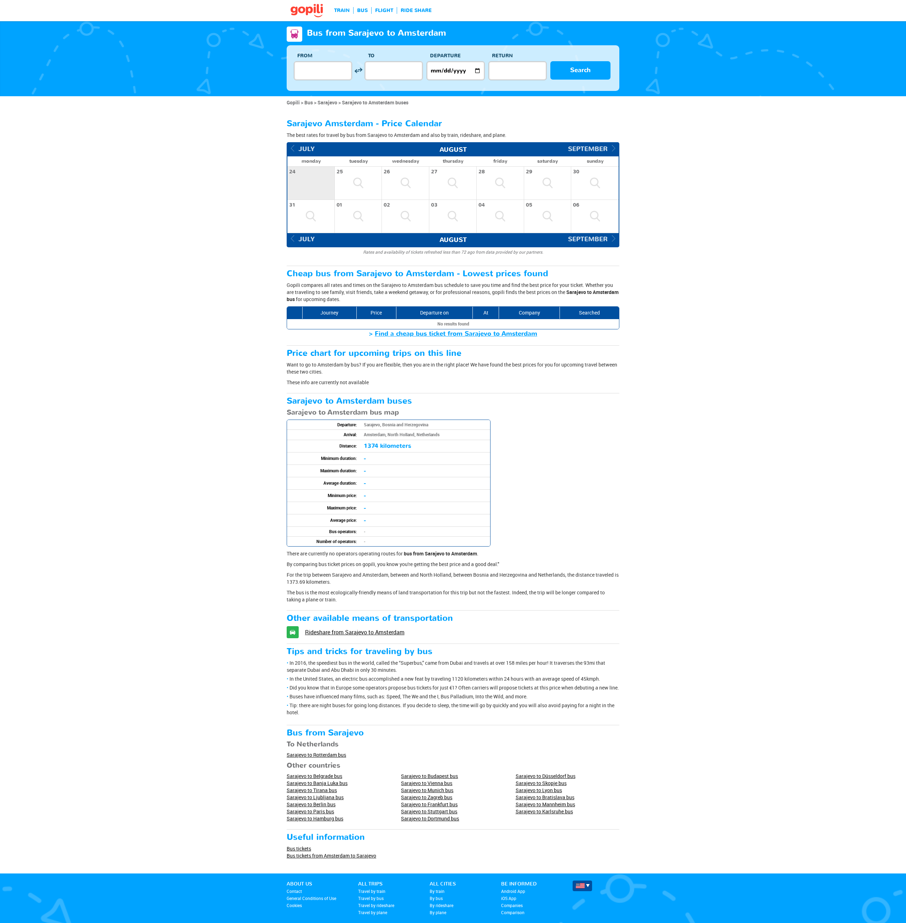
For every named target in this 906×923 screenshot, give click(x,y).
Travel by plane (372, 912)
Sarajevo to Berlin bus (311, 804)
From (304, 55)
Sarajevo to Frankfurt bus (429, 804)
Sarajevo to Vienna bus (426, 783)
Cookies (294, 905)
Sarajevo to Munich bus (427, 790)
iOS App (508, 898)
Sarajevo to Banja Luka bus (317, 783)
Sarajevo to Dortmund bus (430, 818)
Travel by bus (371, 898)
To (371, 55)
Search (580, 70)
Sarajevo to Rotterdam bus (316, 754)
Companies (512, 905)
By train (437, 891)
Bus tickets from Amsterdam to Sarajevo (331, 855)
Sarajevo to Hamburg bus (315, 818)
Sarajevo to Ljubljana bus (315, 797)
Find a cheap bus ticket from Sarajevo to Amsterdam (456, 333)
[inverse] (358, 70)
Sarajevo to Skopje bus (541, 783)
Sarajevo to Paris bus (310, 811)
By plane (438, 912)
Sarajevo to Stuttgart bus (429, 811)
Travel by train (371, 891)
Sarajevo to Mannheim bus (545, 804)
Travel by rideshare (376, 905)
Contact (294, 891)
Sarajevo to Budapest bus (429, 776)
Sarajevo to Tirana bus (312, 790)
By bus (436, 898)
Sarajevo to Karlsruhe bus (544, 811)
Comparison (512, 912)
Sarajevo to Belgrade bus (314, 776)
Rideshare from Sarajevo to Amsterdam (355, 632)
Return (502, 55)
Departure (445, 55)
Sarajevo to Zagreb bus (426, 797)
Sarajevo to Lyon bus (539, 790)
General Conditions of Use (311, 898)
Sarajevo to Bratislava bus (545, 797)
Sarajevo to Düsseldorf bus (545, 776)
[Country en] (582, 886)
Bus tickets (299, 848)
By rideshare (441, 905)
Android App (513, 891)
